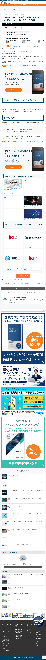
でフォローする (13, 292)
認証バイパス (6, 197)
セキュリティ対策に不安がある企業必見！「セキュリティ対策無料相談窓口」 (24, 283)
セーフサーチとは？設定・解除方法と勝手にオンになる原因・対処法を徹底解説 (22, 529)
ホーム (3, 628)
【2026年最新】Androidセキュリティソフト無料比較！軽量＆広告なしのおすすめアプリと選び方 (25, 482)
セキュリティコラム (5, 643)
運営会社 (37, 643)
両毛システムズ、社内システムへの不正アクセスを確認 (17, 544)
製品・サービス (5, 629)
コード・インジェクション (8, 193)
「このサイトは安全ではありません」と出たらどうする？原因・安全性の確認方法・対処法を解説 (25, 513)
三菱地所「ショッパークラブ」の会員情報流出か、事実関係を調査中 (22, 65)
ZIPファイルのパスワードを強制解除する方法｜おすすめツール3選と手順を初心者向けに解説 (25, 521)
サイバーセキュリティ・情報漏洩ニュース (13, 279)
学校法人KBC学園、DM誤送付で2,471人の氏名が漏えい (17, 537)
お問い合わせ (38, 645)
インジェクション (7, 210)
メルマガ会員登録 (5, 650)
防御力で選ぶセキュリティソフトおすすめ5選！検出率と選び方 (19, 475)
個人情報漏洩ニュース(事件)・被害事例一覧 (6, 640)
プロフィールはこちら (23, 566)
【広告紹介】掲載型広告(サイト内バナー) (18, 632)
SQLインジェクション (11, 58)
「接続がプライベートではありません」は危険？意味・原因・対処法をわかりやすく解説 (24, 498)
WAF (25, 180)
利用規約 (37, 641)
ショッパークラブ (9, 48)
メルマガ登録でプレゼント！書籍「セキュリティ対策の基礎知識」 (25, 4)
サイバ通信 (4, 648)
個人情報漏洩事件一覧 (23, 275)
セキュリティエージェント (29, 629)
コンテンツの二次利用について (38, 635)
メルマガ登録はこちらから (13, 90)
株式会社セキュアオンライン (16, 300)
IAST (25, 193)
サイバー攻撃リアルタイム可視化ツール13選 (15, 506)
